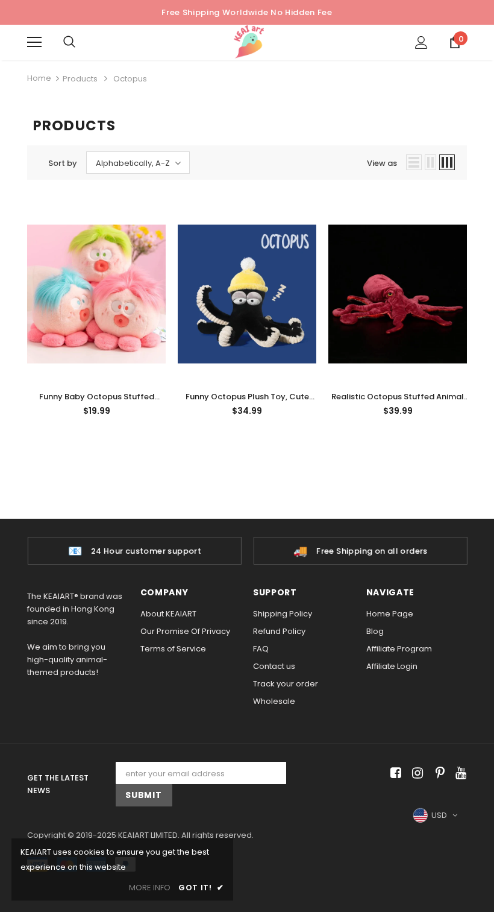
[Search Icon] (81, 42)
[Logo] (249, 42)
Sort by (62, 163)
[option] (134, 551)
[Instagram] (415, 773)
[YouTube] (458, 773)
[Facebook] (393, 773)
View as (382, 163)
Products (80, 78)
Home (39, 78)
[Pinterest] (437, 773)
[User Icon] (421, 42)
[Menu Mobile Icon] (34, 42)
